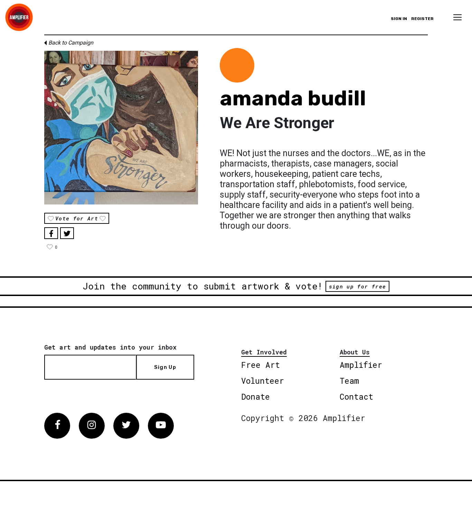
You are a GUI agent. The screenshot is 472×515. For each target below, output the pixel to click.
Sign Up (165, 367)
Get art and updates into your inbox (110, 347)
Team (349, 380)
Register (422, 18)
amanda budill (293, 98)
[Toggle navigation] (457, 17)
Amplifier (361, 365)
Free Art (260, 365)
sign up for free (357, 286)
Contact (356, 396)
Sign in (399, 18)
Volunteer (262, 380)
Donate (255, 396)
